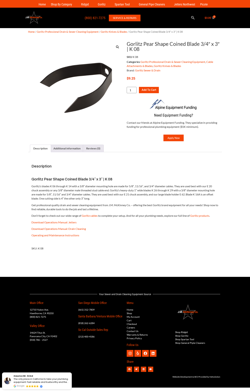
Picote (204, 4)
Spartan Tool (122, 4)
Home (42, 4)
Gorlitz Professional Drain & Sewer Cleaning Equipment (68, 31)
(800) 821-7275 (95, 18)
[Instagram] (130, 353)
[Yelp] (137, 353)
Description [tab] (40, 148)
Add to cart (149, 89)
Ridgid (85, 4)
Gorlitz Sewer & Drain (147, 70)
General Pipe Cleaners (152, 4)
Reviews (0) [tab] (93, 148)
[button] (192, 17)
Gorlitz (102, 4)
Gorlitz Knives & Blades (114, 31)
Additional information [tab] (67, 148)
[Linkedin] (153, 353)
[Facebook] (145, 353)
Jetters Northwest (184, 4)
